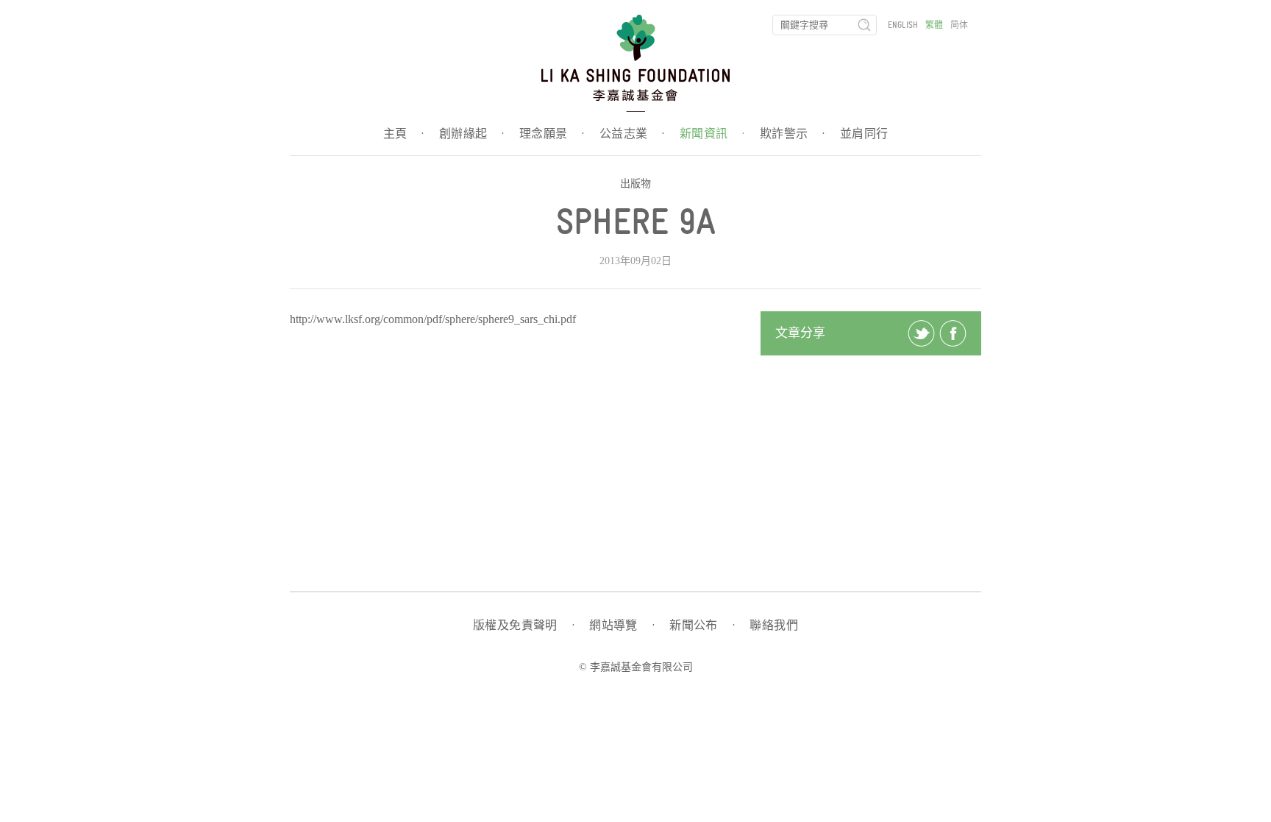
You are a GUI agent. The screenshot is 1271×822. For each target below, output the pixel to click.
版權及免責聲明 (523, 625)
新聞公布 (702, 625)
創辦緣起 (472, 134)
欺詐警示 (792, 134)
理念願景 (552, 134)
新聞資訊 (712, 134)
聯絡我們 (774, 625)
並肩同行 (864, 134)
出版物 (635, 183)
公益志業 (632, 134)
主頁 (403, 134)
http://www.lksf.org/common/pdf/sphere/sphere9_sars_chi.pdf (433, 319)
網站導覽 (622, 625)
